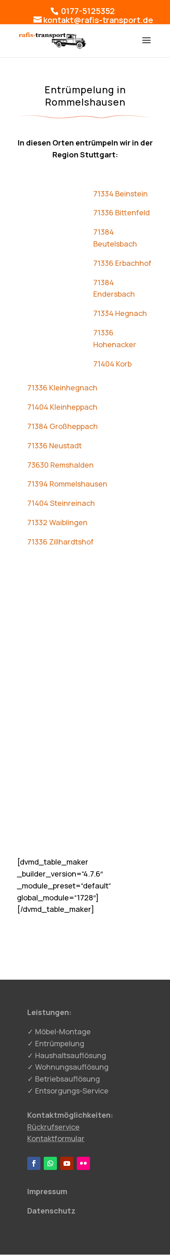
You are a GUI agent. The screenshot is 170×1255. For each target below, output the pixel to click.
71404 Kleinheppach (62, 407)
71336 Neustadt (54, 445)
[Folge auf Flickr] (83, 1163)
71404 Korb (112, 364)
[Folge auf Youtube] (66, 1163)
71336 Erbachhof (122, 263)
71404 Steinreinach (61, 503)
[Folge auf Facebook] (33, 1163)
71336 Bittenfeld (121, 212)
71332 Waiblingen (57, 522)
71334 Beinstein (120, 193)
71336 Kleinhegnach (62, 387)
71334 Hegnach (120, 313)
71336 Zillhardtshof (60, 542)
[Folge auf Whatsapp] (50, 1163)
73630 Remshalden (60, 465)
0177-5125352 (87, 10)
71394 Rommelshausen (67, 484)
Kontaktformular (56, 1138)
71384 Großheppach (62, 426)
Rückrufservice (53, 1127)
